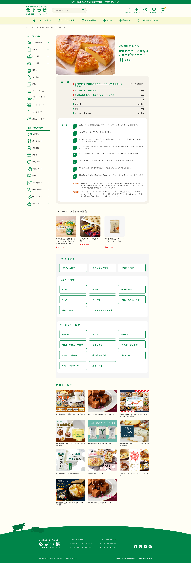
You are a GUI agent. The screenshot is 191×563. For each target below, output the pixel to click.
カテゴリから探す (100, 268)
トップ (28, 27)
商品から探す (69, 268)
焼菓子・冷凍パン (39, 119)
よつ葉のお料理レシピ (149, 20)
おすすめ (35, 134)
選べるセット (37, 141)
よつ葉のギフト (38, 112)
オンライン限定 (67, 20)
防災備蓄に (36, 204)
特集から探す (128, 268)
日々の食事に (37, 183)
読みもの (126, 20)
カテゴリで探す (42, 20)
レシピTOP (35, 27)
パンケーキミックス (39, 98)
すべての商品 (37, 42)
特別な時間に (37, 190)
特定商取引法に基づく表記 (47, 558)
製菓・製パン (37, 162)
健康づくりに (37, 197)
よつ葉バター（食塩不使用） (86, 90)
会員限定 (35, 148)
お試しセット (37, 169)
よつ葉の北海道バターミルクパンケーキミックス (94, 95)
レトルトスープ (38, 105)
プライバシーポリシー (70, 558)
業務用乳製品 (90, 20)
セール (109, 20)
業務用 (34, 155)
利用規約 (59, 558)
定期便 (34, 176)
